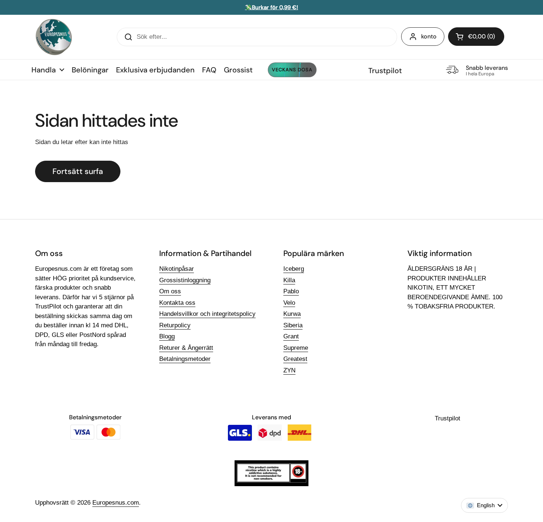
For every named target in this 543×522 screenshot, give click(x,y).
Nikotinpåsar (176, 268)
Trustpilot (385, 70)
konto (429, 36)
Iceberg (293, 268)
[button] (476, 36)
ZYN (289, 370)
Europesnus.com (115, 502)
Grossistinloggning (185, 280)
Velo (289, 302)
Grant (291, 336)
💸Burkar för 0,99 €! (271, 7)
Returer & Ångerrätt (186, 347)
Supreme (295, 347)
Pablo (291, 291)
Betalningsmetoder (185, 358)
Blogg (167, 336)
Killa (289, 280)
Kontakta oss (177, 302)
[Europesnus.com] (53, 36)
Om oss (170, 291)
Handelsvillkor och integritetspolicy (207, 313)
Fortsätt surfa (77, 171)
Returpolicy (175, 325)
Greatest (295, 358)
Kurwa (292, 313)
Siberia (293, 325)
